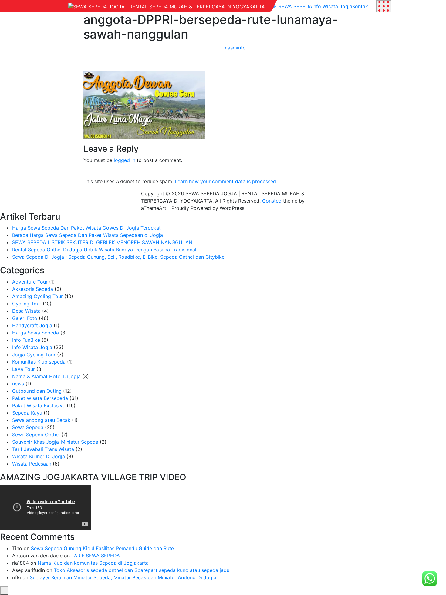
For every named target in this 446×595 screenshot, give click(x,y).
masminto (234, 48)
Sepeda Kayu (27, 413)
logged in (124, 160)
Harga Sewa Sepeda (35, 333)
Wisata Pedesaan (31, 464)
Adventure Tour (30, 282)
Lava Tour (23, 369)
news (18, 384)
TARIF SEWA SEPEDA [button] (288, 6)
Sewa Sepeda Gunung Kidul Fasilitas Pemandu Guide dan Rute (102, 548)
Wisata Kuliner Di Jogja (38, 456)
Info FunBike (26, 340)
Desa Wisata (26, 311)
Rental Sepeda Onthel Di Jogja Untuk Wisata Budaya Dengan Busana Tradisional (104, 250)
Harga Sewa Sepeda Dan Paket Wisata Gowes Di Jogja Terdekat (86, 228)
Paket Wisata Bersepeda (40, 398)
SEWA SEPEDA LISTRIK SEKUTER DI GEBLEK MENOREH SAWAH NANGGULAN (102, 242)
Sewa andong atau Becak (41, 420)
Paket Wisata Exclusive (38, 405)
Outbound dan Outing (37, 391)
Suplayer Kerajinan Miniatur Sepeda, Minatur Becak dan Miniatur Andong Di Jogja (123, 577)
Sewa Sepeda (27, 427)
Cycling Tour (26, 304)
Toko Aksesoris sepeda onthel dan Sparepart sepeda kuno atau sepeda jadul (142, 570)
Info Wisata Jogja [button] (332, 6)
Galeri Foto (24, 318)
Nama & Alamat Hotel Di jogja (46, 376)
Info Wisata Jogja (32, 347)
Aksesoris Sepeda (32, 289)
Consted (272, 201)
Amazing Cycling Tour (37, 296)
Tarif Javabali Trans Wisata (43, 449)
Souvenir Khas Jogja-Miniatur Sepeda (55, 442)
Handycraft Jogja (32, 325)
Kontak (360, 6)
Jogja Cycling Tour (34, 354)
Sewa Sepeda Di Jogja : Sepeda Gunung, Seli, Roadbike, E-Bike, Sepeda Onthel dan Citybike (118, 257)
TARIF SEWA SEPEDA (95, 556)
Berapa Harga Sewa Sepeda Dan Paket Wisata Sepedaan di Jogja (87, 235)
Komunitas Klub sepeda (39, 362)
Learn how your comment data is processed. (226, 181)
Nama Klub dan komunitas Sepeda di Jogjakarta (93, 563)
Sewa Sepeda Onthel (36, 435)
